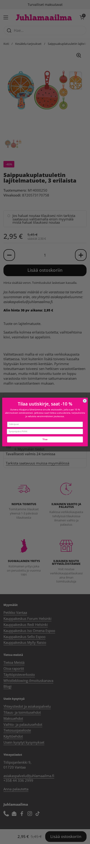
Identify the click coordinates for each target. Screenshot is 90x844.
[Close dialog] (85, 400)
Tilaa (45, 439)
